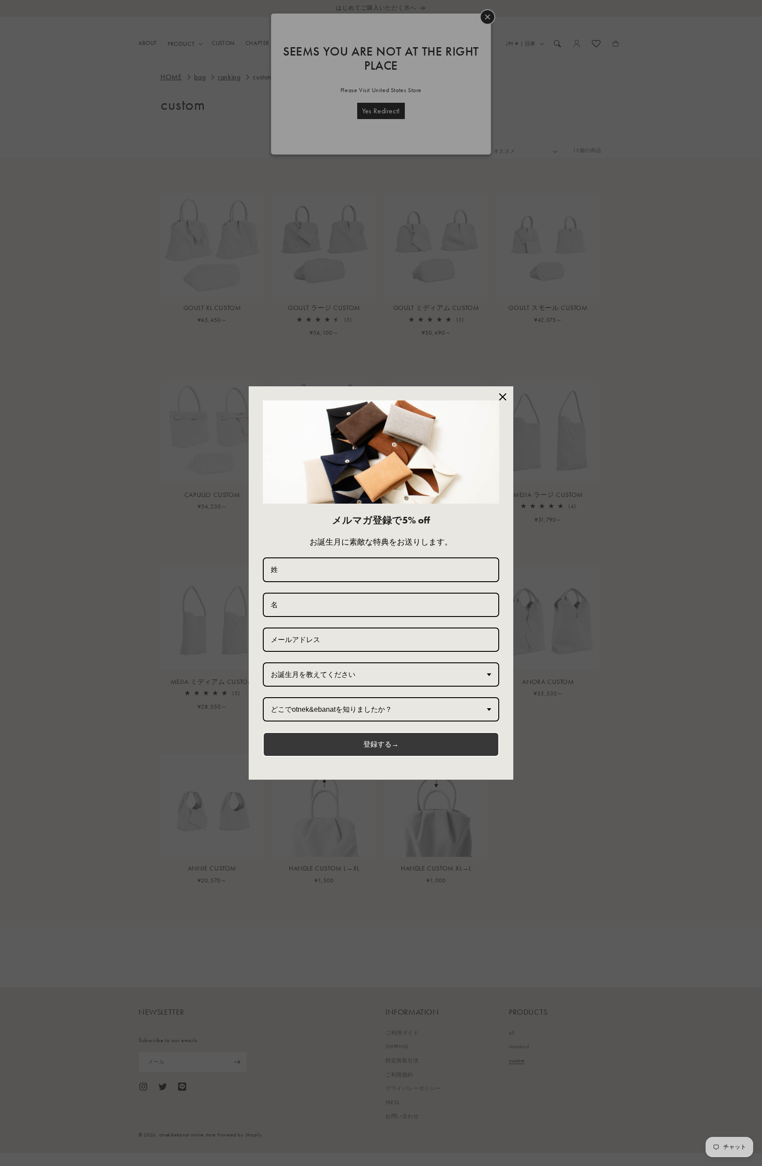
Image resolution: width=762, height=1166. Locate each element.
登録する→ (381, 744)
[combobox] (381, 674)
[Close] (502, 396)
